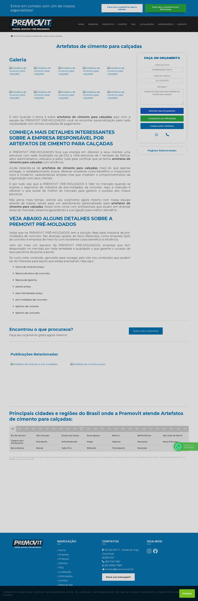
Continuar (187, 593)
